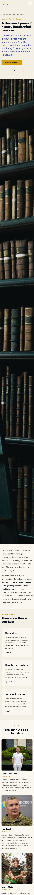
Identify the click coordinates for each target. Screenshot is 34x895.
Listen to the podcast (12, 70)
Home (3, 14)
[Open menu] (30, 3)
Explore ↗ (8, 682)
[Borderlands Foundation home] (5, 3)
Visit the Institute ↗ (12, 62)
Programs (8, 14)
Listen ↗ (8, 652)
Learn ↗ (7, 711)
